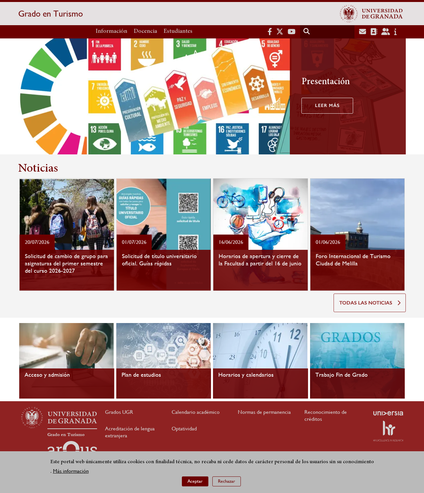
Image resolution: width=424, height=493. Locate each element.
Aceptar (195, 481)
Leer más (327, 105)
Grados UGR (119, 412)
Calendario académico (196, 412)
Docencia (145, 31)
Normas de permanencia (264, 412)
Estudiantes (178, 31)
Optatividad (184, 428)
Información (111, 31)
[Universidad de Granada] (371, 14)
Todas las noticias (365, 303)
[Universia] (388, 413)
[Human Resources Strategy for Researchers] (388, 431)
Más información (71, 471)
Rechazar (226, 481)
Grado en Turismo (50, 13)
